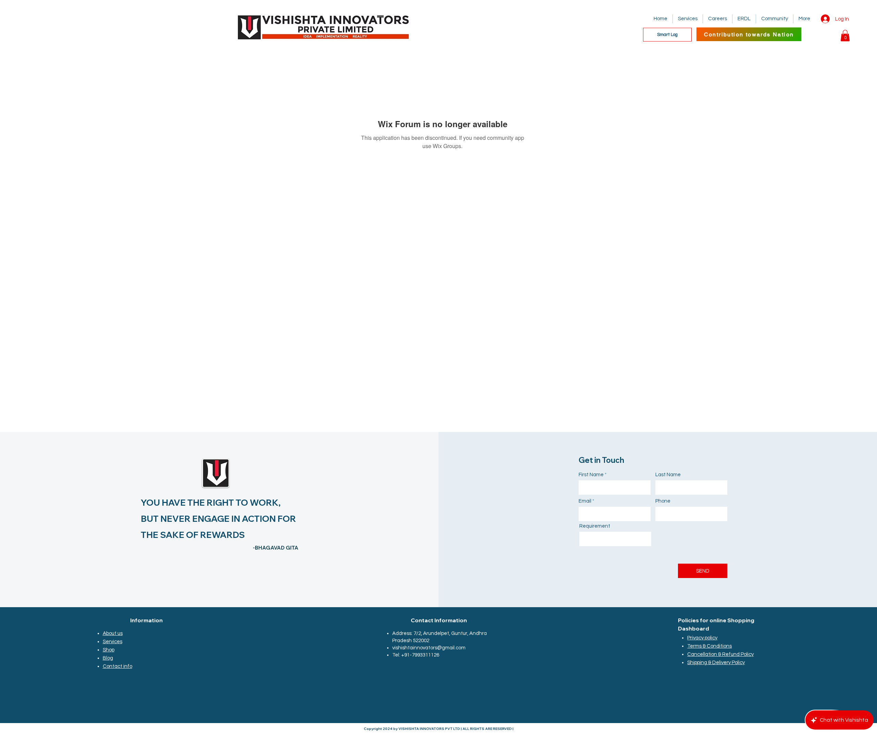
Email (585, 501)
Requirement (594, 526)
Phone (662, 501)
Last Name (668, 474)
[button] (845, 35)
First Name (591, 474)
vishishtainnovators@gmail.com (429, 647)
